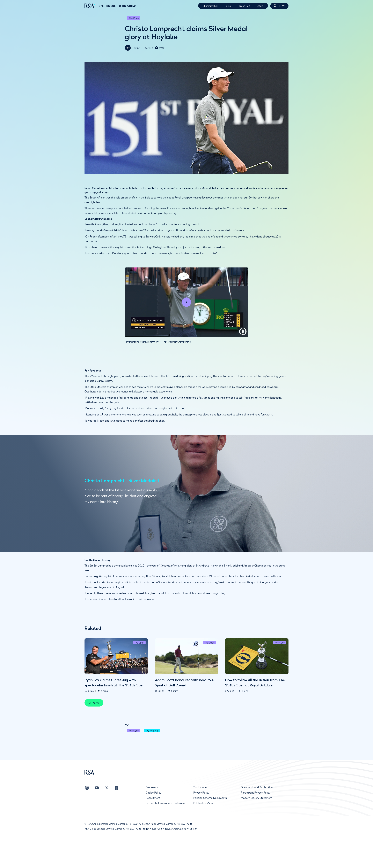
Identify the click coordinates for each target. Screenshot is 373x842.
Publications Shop (203, 803)
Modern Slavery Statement (256, 797)
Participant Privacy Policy (255, 792)
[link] (94, 703)
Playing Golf (244, 6)
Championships (210, 6)
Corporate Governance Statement (166, 803)
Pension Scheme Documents (210, 797)
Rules (228, 6)
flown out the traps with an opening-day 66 (226, 197)
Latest (260, 6)
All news (94, 702)
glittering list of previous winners (115, 576)
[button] (275, 6)
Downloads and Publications (257, 787)
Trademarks (200, 787)
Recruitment (153, 797)
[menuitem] (90, 5)
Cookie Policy (153, 792)
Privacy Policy (201, 792)
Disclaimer (152, 787)
